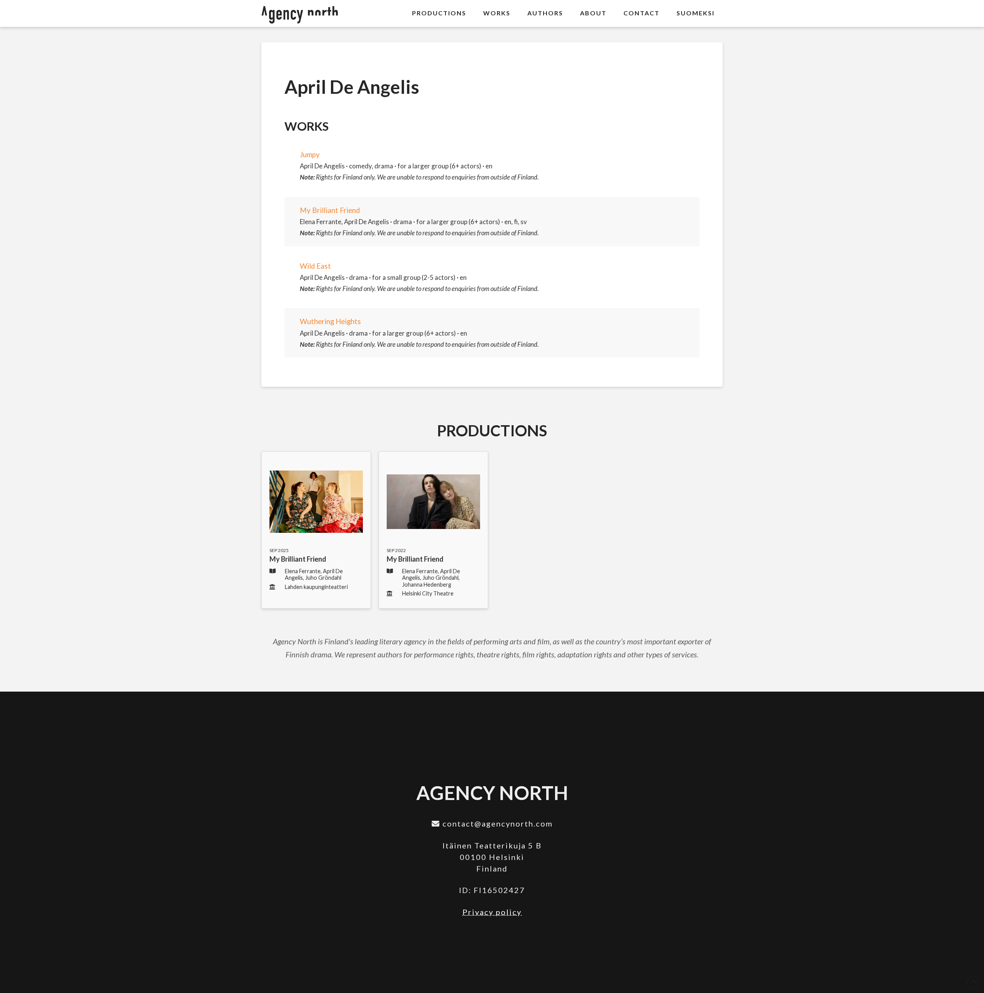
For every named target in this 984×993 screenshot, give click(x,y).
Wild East (315, 266)
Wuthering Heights (330, 321)
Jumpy (310, 154)
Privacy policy (492, 911)
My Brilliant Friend (330, 210)
